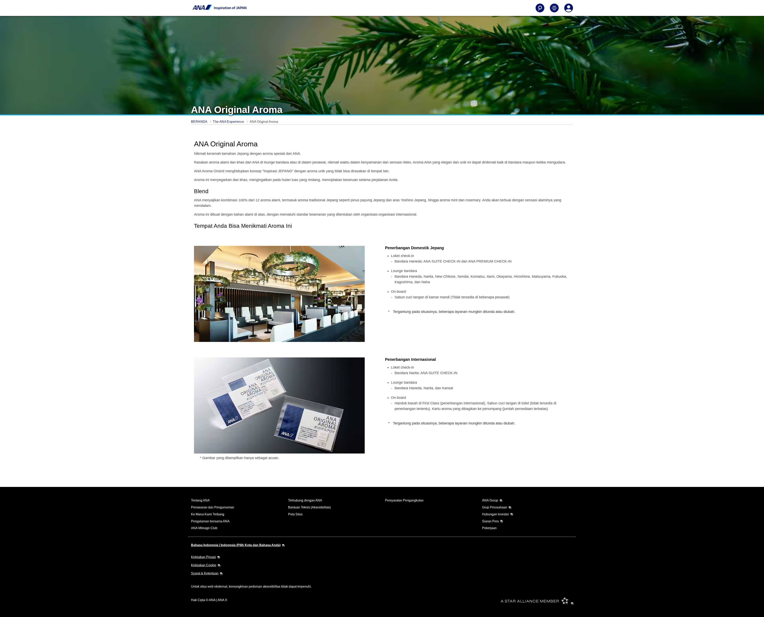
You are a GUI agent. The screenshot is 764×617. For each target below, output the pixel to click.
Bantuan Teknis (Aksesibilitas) (309, 507)
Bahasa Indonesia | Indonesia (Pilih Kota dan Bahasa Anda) (236, 545)
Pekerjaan (489, 528)
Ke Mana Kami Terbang (207, 514)
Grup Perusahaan (494, 507)
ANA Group (490, 500)
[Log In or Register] (568, 8)
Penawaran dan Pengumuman (212, 507)
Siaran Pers (490, 521)
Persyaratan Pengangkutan (404, 500)
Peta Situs (295, 514)
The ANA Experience (229, 121)
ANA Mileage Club (204, 528)
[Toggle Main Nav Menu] (554, 8)
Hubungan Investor (495, 514)
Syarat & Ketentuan (204, 573)
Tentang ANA (200, 500)
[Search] (540, 8)
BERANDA (199, 121)
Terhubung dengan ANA (305, 500)
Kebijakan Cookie (203, 565)
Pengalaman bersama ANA (210, 521)
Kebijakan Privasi (203, 557)
